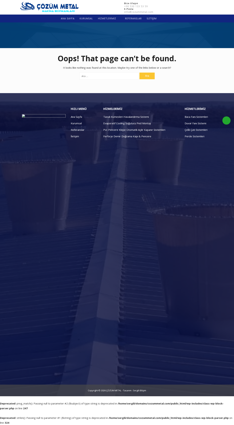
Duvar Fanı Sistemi (195, 123)
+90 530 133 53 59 (136, 6)
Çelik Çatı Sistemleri (196, 129)
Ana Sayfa (76, 116)
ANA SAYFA (68, 18)
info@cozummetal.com (138, 12)
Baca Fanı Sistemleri (196, 116)
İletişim (75, 136)
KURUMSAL (86, 18)
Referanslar (77, 129)
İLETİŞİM (152, 18)
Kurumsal (76, 123)
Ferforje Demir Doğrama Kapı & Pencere (127, 136)
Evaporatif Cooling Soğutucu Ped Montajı (127, 123)
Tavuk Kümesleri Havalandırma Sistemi (126, 116)
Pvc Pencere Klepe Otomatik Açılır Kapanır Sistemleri (134, 129)
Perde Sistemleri (194, 136)
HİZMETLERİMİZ (107, 18)
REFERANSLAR (133, 18)
